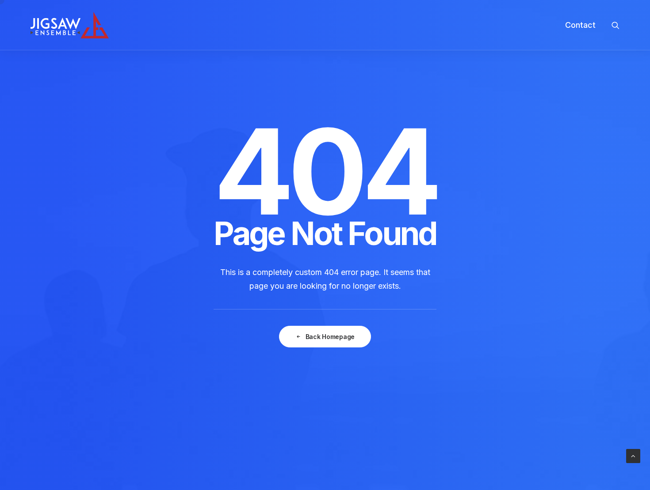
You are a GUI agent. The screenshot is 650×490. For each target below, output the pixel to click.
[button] (615, 25)
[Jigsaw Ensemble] (70, 25)
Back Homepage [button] (330, 336)
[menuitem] (577, 25)
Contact (580, 25)
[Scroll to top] (633, 455)
